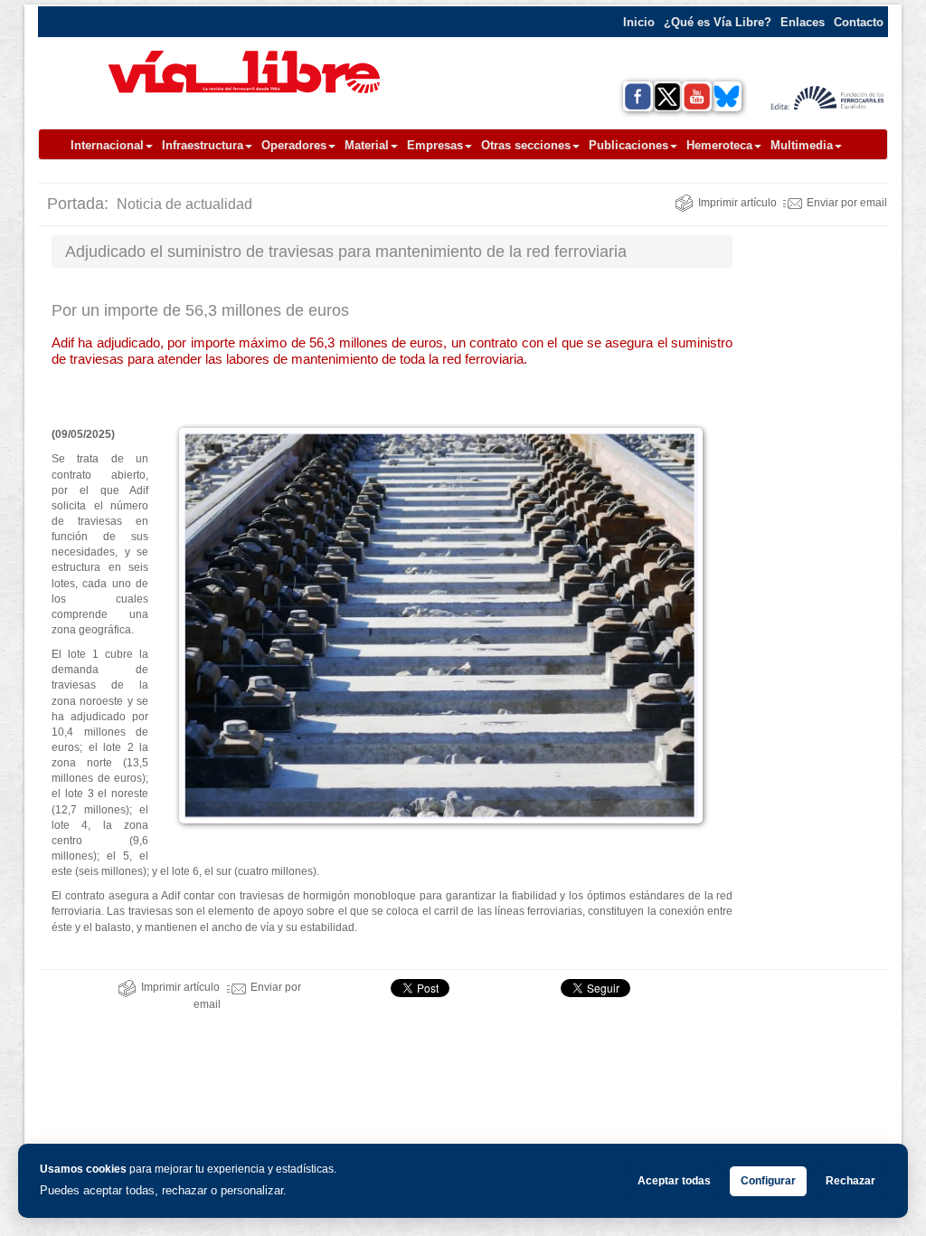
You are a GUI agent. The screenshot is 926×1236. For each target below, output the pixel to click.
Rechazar (850, 1180)
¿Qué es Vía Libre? (717, 22)
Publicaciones (628, 145)
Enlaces (802, 22)
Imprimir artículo (737, 202)
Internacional (107, 145)
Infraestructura (202, 145)
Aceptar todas (674, 1180)
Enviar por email (847, 202)
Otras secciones (526, 145)
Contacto (858, 22)
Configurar (768, 1180)
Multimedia (801, 145)
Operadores (293, 145)
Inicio (639, 22)
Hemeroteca (719, 145)
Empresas (435, 145)
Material (367, 145)
